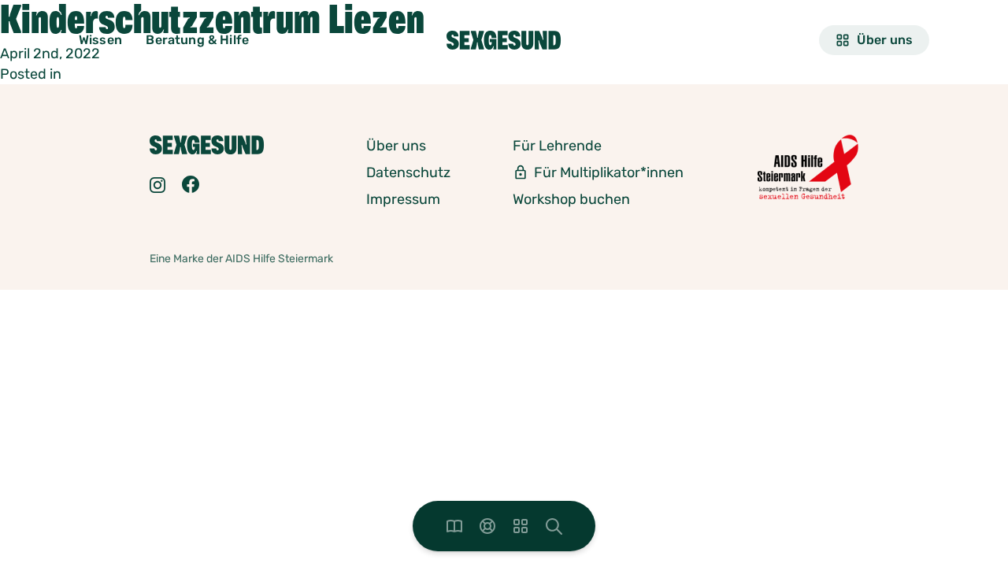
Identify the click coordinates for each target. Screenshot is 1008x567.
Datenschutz (408, 172)
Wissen (100, 39)
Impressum (403, 199)
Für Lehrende (557, 145)
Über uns (885, 39)
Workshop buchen (571, 199)
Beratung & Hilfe (197, 39)
